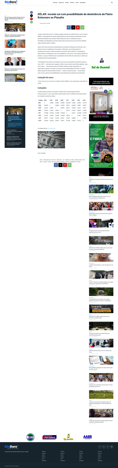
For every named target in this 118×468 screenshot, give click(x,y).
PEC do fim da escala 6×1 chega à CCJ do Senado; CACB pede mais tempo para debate (15, 18)
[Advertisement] (15, 94)
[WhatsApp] (31, 22)
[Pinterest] (31, 18)
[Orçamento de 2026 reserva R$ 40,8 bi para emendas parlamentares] (101, 326)
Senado (78, 161)
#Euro (41, 159)
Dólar (72, 159)
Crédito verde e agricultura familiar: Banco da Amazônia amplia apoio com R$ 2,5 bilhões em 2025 (100, 403)
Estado (90, 419)
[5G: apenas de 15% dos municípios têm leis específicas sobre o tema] (101, 223)
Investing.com (51, 128)
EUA (84, 159)
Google (45, 161)
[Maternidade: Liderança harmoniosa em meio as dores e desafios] (101, 206)
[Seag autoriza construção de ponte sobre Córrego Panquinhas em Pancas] (101, 377)
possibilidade (73, 161)
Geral (90, 177)
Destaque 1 (91, 194)
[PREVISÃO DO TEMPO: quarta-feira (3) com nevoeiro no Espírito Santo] (101, 309)
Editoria (42, 11)
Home (39, 11)
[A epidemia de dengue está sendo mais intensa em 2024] (101, 172)
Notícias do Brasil (56, 161)
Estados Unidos (78, 159)
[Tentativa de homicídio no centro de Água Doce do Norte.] (101, 257)
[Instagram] (103, 447)
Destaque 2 (91, 211)
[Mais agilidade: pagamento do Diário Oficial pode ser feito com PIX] (101, 360)
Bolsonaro (59, 159)
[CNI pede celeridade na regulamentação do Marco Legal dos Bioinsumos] (15, 44)
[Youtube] (111, 447)
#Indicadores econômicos (49, 159)
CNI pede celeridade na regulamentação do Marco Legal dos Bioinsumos (15, 35)
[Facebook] (31, 12)
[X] (31, 15)
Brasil (6, 15)
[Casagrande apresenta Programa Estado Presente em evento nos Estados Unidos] (101, 413)
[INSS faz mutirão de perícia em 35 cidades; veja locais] (101, 343)
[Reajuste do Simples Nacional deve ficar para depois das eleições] (15, 78)
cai (63, 159)
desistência (68, 159)
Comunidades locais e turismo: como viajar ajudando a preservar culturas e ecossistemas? (100, 299)
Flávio (41, 161)
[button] (111, 2)
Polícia (67, 161)
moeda (49, 161)
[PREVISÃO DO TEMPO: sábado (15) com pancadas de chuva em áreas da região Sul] (101, 240)
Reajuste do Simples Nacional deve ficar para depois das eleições (15, 69)
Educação (91, 297)
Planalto (63, 161)
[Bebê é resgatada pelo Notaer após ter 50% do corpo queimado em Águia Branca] (101, 189)
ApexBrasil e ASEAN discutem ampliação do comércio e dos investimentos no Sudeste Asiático (15, 52)
